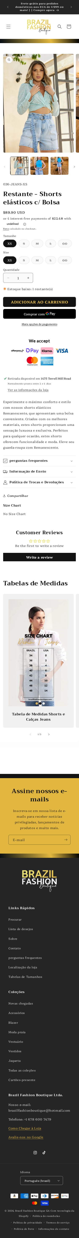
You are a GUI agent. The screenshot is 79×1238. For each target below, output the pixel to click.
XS (10, 243)
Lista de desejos (20, 929)
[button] (8, 26)
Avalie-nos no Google (25, 1137)
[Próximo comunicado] (71, 7)
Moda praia (17, 1032)
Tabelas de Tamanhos (25, 976)
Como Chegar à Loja (24, 1128)
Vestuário (15, 1041)
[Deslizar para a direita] (74, 166)
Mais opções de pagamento (39, 324)
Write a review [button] (39, 557)
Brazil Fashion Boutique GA (32, 1210)
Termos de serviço (58, 1222)
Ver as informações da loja (28, 390)
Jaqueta (14, 1060)
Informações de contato (53, 1228)
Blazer (13, 1022)
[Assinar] (65, 840)
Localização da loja (22, 967)
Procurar (15, 919)
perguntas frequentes (25, 957)
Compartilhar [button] (17, 495)
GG (67, 244)
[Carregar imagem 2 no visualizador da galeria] (39, 166)
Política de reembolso (46, 1216)
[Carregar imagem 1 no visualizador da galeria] (19, 166)
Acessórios (16, 1013)
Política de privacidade (27, 1222)
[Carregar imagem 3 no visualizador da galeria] (59, 166)
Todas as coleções (22, 1070)
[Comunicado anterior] (7, 7)
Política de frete (24, 1228)
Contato (14, 948)
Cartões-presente (22, 1080)
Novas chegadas (20, 1003)
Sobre (12, 938)
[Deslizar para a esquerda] (4, 166)
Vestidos (14, 1051)
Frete (6, 228)
